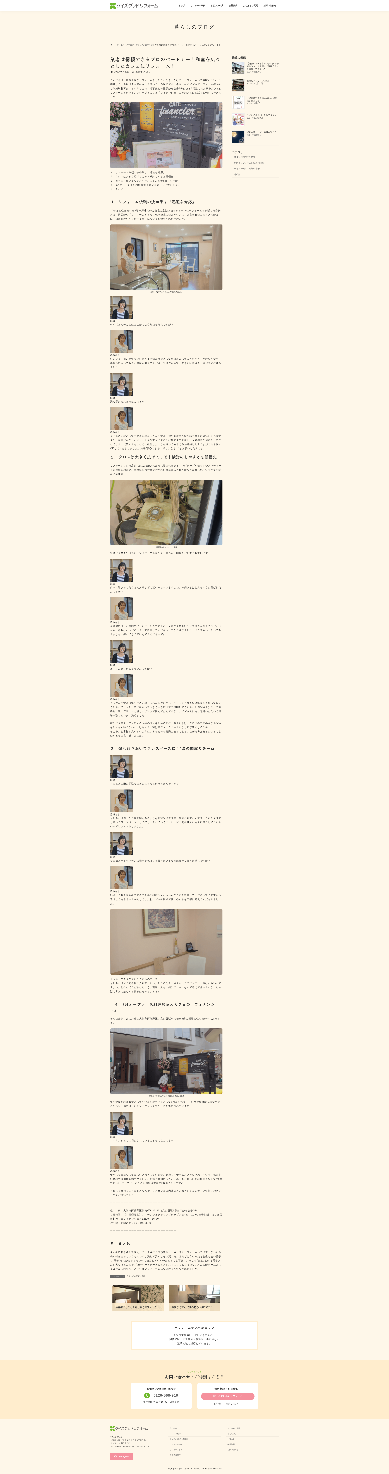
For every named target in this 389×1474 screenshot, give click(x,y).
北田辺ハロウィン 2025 (258, 80)
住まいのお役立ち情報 (136, 1276)
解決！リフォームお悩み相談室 (249, 162)
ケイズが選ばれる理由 (179, 1439)
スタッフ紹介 (175, 1434)
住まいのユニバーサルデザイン (262, 115)
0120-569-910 (165, 1395)
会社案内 (173, 1428)
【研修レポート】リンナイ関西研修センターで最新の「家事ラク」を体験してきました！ (263, 66)
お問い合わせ (232, 1450)
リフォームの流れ (177, 1444)
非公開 (237, 174)
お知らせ (231, 1439)
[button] (228, 1396)
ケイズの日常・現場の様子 (247, 168)
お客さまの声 (175, 1455)
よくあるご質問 (233, 1428)
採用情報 (231, 1444)
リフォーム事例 (176, 1450)
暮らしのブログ (233, 1434)
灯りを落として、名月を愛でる (262, 132)
